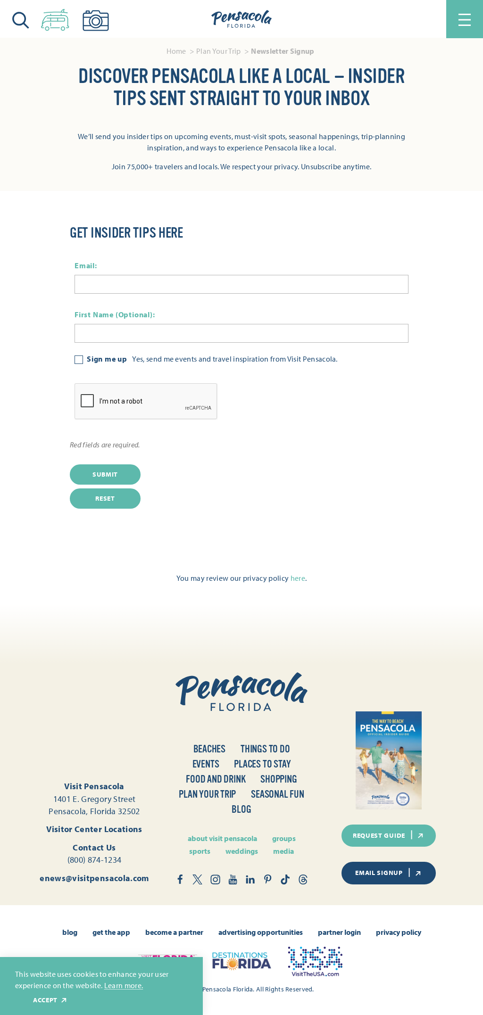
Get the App (111, 932)
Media (283, 851)
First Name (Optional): (115, 314)
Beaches (209, 749)
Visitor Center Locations (94, 829)
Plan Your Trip (207, 794)
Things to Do (265, 749)
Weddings (241, 851)
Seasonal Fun (277, 794)
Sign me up (107, 359)
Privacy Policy (398, 932)
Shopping (278, 779)
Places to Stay (262, 764)
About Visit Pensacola (222, 838)
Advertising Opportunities (260, 932)
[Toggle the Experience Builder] (55, 18)
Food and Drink (215, 779)
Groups (284, 838)
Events (205, 764)
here (298, 578)
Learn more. (123, 985)
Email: (86, 265)
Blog (241, 809)
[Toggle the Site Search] (20, 19)
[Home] (241, 19)
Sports (199, 851)
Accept (45, 1000)
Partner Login (339, 932)
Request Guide (379, 835)
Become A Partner (174, 932)
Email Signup (378, 872)
